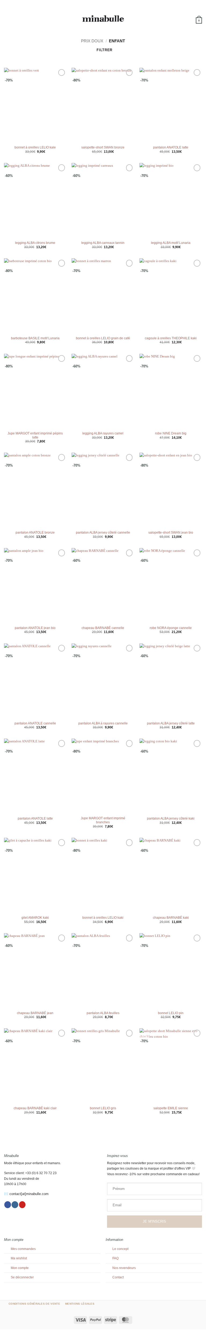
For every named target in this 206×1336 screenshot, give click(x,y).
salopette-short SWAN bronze (102, 147)
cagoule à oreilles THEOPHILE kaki (171, 338)
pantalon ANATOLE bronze (35, 532)
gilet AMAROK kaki (35, 917)
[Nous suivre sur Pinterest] (22, 1204)
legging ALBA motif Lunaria (170, 242)
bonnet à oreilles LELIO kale (35, 147)
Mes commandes (23, 1249)
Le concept (120, 1249)
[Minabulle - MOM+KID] (103, 19)
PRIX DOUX (92, 41)
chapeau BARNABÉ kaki (171, 917)
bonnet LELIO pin (170, 1013)
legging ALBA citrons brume (35, 242)
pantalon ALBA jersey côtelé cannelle (103, 532)
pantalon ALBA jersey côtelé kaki (170, 818)
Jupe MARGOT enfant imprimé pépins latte (35, 435)
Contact (118, 1277)
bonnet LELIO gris (103, 1108)
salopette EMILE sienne (170, 1108)
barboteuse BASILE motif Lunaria (35, 338)
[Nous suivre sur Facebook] (7, 1204)
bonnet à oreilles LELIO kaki (102, 917)
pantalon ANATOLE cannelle (35, 723)
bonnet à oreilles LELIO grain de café (103, 338)
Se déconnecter (22, 1277)
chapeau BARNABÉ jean (35, 1013)
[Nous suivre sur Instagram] (15, 1204)
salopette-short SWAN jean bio (170, 532)
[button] (6, 18)
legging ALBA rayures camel (102, 433)
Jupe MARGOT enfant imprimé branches (103, 820)
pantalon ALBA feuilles (103, 1013)
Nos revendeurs (124, 1268)
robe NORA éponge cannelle (171, 628)
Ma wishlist (19, 1258)
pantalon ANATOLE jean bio (35, 628)
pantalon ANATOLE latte (170, 147)
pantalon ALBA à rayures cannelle (103, 723)
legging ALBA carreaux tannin (102, 242)
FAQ (115, 1258)
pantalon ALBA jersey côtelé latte (171, 723)
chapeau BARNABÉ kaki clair (35, 1108)
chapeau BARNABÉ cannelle (103, 628)
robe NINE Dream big (170, 433)
